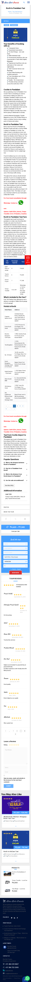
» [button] (14, 409)
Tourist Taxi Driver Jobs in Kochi (12, 926)
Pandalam (14, 25)
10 (24, 731)
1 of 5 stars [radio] (10, 745)
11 (15, 734)
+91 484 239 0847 (12, 964)
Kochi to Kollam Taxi (11, 851)
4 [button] (22, 406)
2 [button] (17, 406)
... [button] (11, 406)
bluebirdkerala (9, 970)
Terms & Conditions (7, 978)
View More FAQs (9, 485)
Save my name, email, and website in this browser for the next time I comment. (14, 780)
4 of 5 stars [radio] (16, 745)
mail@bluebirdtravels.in (11, 973)
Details (6, 21)
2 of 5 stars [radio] (12, 745)
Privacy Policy (17, 978)
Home (9, 11)
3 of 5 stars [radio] (14, 745)
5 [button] (6, 409)
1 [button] (14, 406)
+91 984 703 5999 (12, 967)
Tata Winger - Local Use (18, 889)
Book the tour (9, 512)
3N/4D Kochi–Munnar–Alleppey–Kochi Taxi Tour (15, 817)
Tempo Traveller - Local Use (19, 880)
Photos (6, 507)
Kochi (6, 25)
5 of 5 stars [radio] (18, 745)
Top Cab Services (17, 11)
